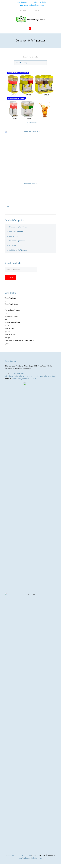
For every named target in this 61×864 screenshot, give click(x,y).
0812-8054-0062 (22, 2)
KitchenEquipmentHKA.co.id (30, 10)
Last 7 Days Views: (12, 316)
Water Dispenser (30, 184)
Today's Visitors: (11, 304)
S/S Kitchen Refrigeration (18, 250)
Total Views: (9, 328)
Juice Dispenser (30, 123)
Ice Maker (12, 245)
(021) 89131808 (18, 373)
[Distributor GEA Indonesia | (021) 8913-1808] (30, 19)
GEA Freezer (13, 236)
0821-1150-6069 (40, 2)
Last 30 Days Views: (12, 322)
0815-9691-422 (37, 376)
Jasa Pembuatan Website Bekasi (30, 858)
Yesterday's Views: (12, 310)
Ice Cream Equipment (17, 241)
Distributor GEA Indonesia (21, 855)
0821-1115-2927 (24, 376)
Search (10, 277)
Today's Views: (10, 298)
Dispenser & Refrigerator (18, 227)
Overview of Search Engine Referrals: (19, 340)
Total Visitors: (10, 334)
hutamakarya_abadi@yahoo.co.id (32, 5)
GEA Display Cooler (16, 232)
